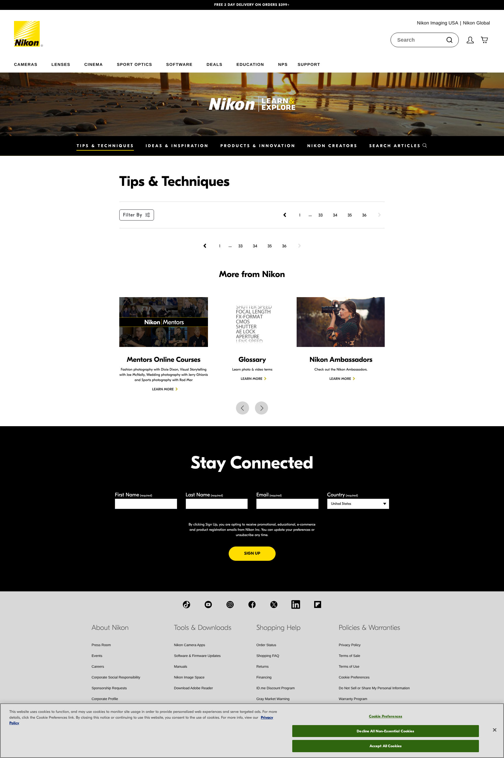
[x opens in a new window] (274, 604)
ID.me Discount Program (275, 688)
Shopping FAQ (267, 656)
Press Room (101, 645)
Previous (242, 408)
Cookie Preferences (354, 677)
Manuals (180, 666)
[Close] (494, 730)
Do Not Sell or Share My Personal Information (374, 688)
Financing (264, 677)
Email (269, 495)
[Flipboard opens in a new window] (317, 604)
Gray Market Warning (273, 699)
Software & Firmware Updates (197, 656)
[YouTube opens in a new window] (208, 604)
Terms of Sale (349, 656)
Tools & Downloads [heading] (202, 628)
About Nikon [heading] (110, 628)
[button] (38, 5)
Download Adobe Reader (193, 688)
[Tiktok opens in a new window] (186, 604)
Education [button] (250, 64)
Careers (98, 666)
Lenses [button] (61, 64)
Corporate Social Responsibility (116, 677)
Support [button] (309, 64)
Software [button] (179, 64)
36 (364, 215)
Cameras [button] (26, 64)
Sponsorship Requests (109, 688)
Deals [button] (214, 64)
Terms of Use (349, 666)
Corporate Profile (105, 699)
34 (335, 215)
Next (261, 408)
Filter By (132, 215)
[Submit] (449, 40)
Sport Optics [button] (134, 64)
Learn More (163, 389)
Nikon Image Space (189, 677)
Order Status (266, 645)
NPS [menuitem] (283, 64)
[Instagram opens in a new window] (230, 604)
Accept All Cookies (386, 746)
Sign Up (260, 553)
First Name (133, 495)
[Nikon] (28, 28)
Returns (262, 666)
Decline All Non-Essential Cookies (385, 731)
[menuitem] (33, 63)
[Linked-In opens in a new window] (295, 604)
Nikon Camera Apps (189, 645)
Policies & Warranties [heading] (369, 628)
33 (320, 215)
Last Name (204, 495)
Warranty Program (353, 699)
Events (97, 656)
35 (350, 215)
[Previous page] (285, 215)
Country (342, 495)
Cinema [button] (93, 64)
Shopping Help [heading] (278, 628)
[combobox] (425, 40)
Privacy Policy (350, 645)
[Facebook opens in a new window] (252, 604)
